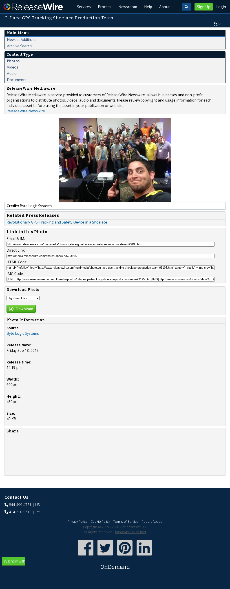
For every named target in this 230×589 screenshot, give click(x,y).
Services (84, 6)
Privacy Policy (77, 521)
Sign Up (203, 6)
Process (104, 6)
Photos (13, 60)
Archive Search (19, 45)
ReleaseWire (33, 6)
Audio (12, 73)
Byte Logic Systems (23, 333)
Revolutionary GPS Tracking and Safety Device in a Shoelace (57, 222)
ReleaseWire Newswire (26, 110)
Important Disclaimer (130, 532)
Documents (16, 79)
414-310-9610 (20, 511)
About (164, 6)
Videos (12, 67)
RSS (221, 24)
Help (148, 6)
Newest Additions (21, 39)
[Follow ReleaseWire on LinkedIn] (144, 556)
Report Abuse (152, 521)
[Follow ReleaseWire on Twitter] (105, 556)
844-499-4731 (20, 504)
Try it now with (66, 564)
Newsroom (127, 6)
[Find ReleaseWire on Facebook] (85, 556)
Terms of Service (125, 521)
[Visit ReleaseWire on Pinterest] (124, 556)
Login (221, 6)
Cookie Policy (100, 521)
